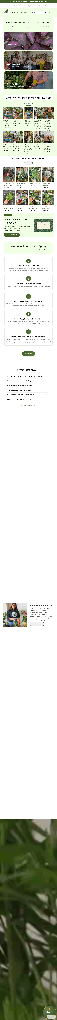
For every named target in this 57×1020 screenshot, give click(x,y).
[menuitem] (25, 12)
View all (28, 103)
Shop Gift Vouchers (11, 234)
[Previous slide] (4, 112)
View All (28, 163)
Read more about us (37, 624)
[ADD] (38, 203)
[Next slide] (11, 112)
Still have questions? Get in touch (27, 405)
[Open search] (45, 12)
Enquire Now (28, 353)
